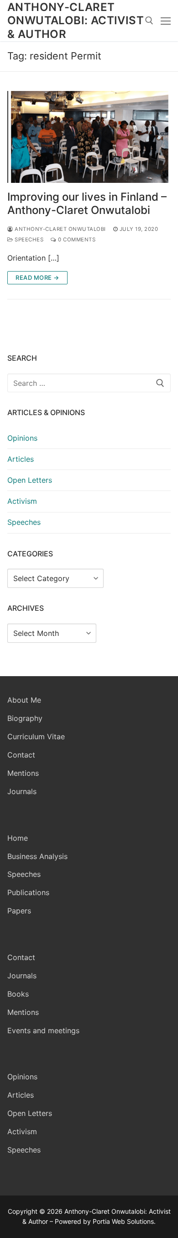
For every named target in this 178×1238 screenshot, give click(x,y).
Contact (21, 754)
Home (17, 838)
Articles (20, 459)
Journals (22, 791)
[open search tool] (149, 20)
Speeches (28, 239)
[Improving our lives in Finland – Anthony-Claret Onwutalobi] (89, 137)
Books (18, 993)
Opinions (22, 438)
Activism (22, 501)
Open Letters (29, 480)
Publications (28, 892)
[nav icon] (166, 20)
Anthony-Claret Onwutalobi (59, 229)
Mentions (23, 773)
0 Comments (76, 239)
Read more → (37, 277)
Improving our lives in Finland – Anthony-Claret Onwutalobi (87, 203)
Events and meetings (43, 1030)
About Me (24, 699)
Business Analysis (37, 856)
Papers (19, 910)
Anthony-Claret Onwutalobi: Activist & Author (75, 20)
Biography (24, 718)
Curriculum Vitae (36, 736)
